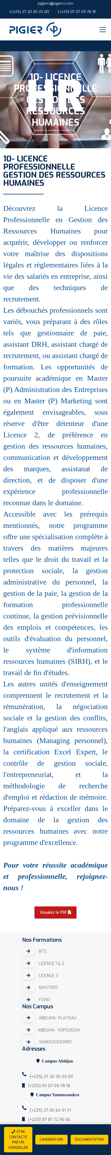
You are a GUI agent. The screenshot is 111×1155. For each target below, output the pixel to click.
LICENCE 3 (48, 975)
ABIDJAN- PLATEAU (57, 1018)
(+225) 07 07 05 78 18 (77, 11)
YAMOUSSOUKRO (55, 1042)
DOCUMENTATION (89, 1139)
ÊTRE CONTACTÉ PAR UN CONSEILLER (18, 1139)
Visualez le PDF (54, 912)
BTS (42, 951)
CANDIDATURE (51, 1139)
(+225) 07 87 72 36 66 (48, 1119)
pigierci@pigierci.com (55, 3)
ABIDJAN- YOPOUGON (58, 1030)
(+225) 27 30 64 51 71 (50, 1110)
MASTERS (48, 988)
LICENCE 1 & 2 (51, 963)
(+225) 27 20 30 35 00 (29, 11)
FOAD (44, 1000)
